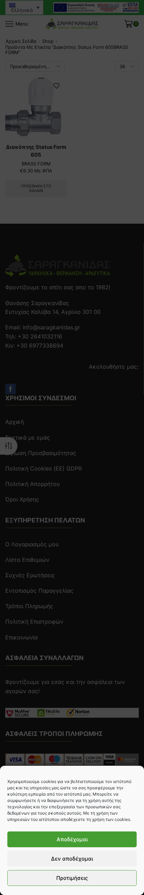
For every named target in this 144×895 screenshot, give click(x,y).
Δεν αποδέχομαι (72, 858)
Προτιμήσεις (72, 878)
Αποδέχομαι (72, 839)
